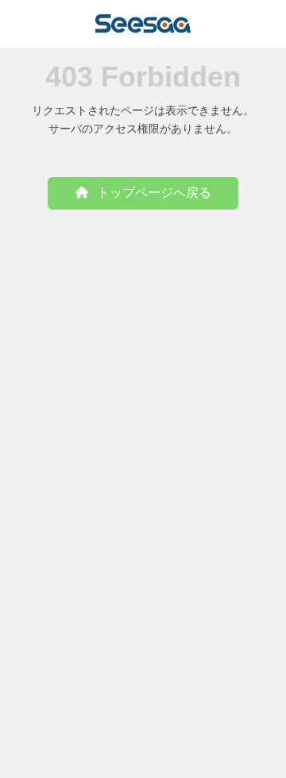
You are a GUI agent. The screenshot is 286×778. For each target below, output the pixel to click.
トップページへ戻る (154, 192)
